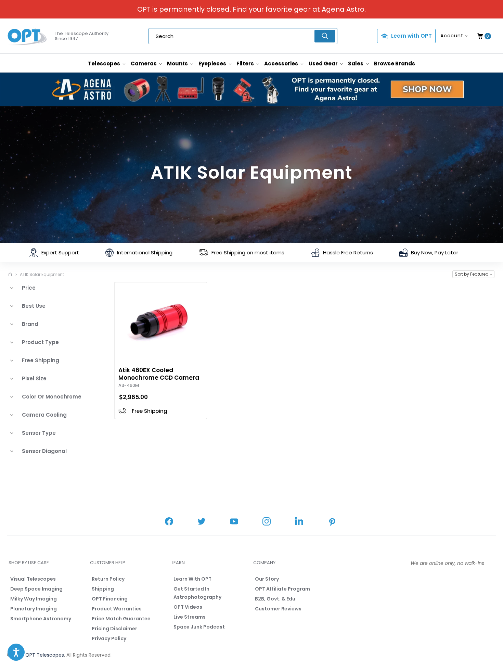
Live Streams (189, 616)
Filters (245, 63)
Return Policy (108, 578)
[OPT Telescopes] (27, 36)
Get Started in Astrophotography (197, 592)
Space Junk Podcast (199, 626)
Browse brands (394, 63)
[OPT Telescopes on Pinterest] (332, 522)
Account (451, 35)
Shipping (103, 588)
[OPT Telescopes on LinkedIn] (299, 522)
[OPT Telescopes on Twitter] (201, 522)
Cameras (144, 63)
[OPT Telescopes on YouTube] (234, 522)
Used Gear (324, 63)
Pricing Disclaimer (114, 628)
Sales (356, 63)
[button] (473, 274)
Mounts (178, 63)
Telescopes (104, 63)
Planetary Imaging (33, 608)
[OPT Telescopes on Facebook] (169, 522)
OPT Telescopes (44, 654)
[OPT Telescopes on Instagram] (266, 522)
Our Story (267, 578)
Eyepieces (212, 63)
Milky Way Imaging (33, 598)
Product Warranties (117, 608)
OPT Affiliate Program (282, 588)
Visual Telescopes (33, 578)
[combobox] (243, 36)
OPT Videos (187, 607)
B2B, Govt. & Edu (275, 598)
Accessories (281, 63)
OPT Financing (110, 598)
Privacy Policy (109, 638)
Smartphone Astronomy (40, 618)
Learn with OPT (411, 35)
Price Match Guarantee (121, 618)
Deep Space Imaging (36, 588)
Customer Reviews (278, 608)
